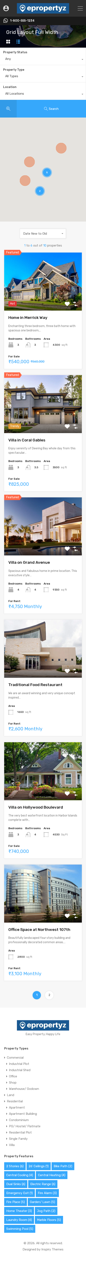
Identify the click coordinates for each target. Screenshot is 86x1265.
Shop (12, 1082)
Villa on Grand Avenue (29, 562)
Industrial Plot (19, 1064)
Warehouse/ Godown (24, 1089)
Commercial (15, 1057)
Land (10, 1095)
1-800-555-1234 (22, 20)
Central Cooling (19, 1175)
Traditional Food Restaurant (35, 684)
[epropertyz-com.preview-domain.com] (43, 12)
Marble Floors (49, 1220)
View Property (43, 299)
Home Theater (19, 1211)
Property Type (13, 70)
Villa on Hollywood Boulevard (35, 807)
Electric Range (42, 1184)
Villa (12, 1145)
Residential (15, 1101)
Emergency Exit (19, 1193)
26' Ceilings (39, 1166)
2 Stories (15, 1166)
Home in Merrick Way (27, 317)
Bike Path (63, 1166)
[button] (25, 180)
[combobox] (43, 60)
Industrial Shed (19, 1070)
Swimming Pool (19, 1229)
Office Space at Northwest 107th (39, 929)
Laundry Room (19, 1220)
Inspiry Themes (52, 1249)
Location (9, 87)
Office (13, 1076)
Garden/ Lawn (42, 1202)
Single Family (18, 1139)
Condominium (19, 1120)
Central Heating (51, 1175)
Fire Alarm (47, 1193)
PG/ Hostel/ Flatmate (24, 1126)
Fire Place (15, 1202)
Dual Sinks (15, 1184)
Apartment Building (23, 1114)
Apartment (17, 1107)
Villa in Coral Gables (26, 440)
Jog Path (46, 1211)
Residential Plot (20, 1132)
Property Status (15, 52)
